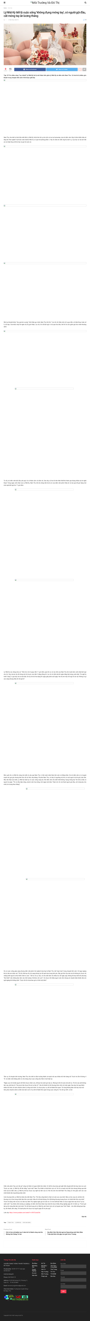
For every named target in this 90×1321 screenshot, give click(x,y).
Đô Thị (43, 1263)
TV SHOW (53, 1274)
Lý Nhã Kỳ (18, 1222)
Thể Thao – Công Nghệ (53, 1266)
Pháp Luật (44, 1276)
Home (5, 8)
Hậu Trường (44, 1271)
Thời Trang (53, 1269)
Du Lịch (34, 1273)
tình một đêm (26, 1222)
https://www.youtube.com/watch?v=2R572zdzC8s (24, 1212)
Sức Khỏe (53, 1263)
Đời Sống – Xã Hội (44, 1266)
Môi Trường (44, 1274)
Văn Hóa (10, 8)
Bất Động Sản (34, 1266)
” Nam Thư (11, 1222)
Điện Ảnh (34, 1275)
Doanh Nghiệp (34, 1270)
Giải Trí (17, 19)
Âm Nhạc (34, 1263)
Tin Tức (52, 1271)
